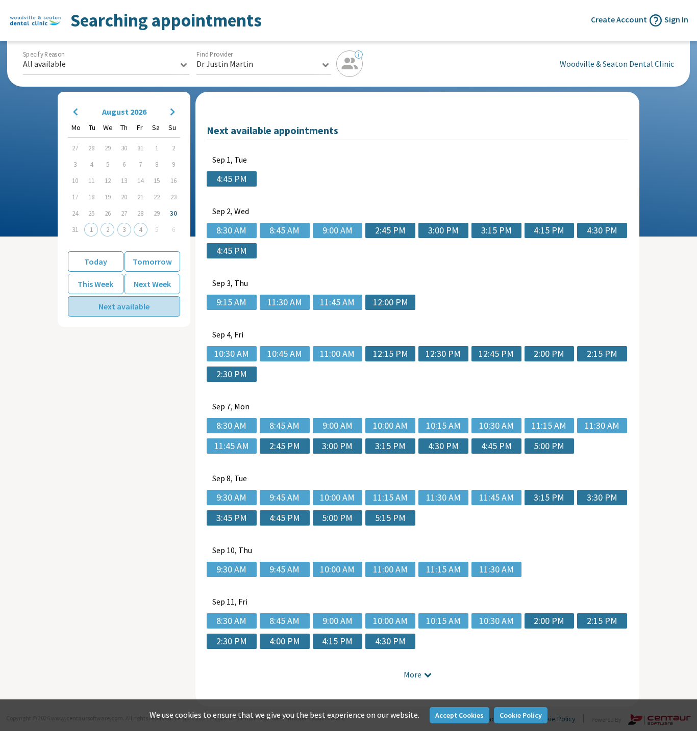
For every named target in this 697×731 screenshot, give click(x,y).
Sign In (676, 19)
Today (95, 261)
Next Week (152, 284)
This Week (95, 284)
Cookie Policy (521, 715)
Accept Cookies (459, 715)
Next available (124, 306)
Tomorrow (152, 261)
